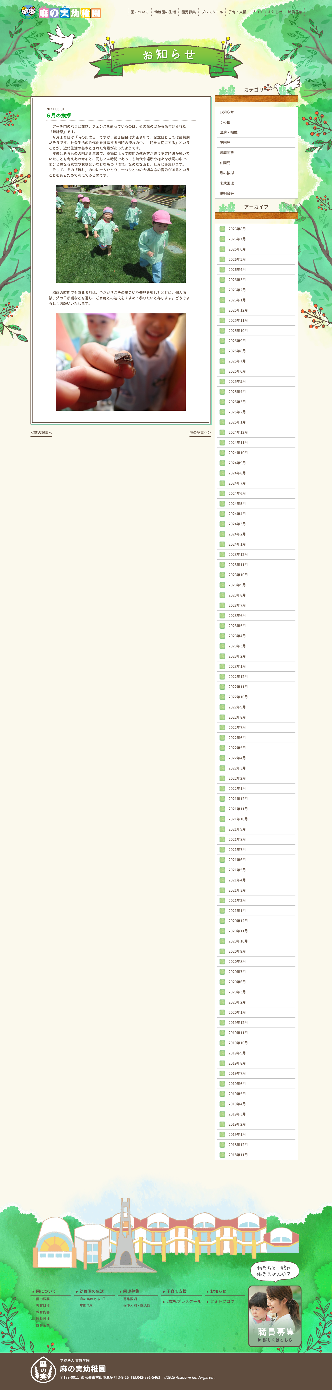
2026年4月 (237, 269)
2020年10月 (238, 941)
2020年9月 (237, 951)
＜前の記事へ (41, 432)
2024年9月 (237, 462)
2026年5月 (237, 259)
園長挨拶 (43, 1318)
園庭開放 (227, 152)
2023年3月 (237, 646)
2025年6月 (237, 371)
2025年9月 (237, 340)
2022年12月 (238, 676)
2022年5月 (237, 747)
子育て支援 (237, 11)
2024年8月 (237, 473)
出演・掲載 (229, 132)
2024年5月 (237, 503)
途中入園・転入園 (136, 1305)
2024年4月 (237, 513)
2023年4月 (237, 635)
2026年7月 (237, 239)
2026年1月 (237, 300)
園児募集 (188, 11)
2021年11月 (238, 808)
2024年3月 (237, 523)
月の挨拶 (227, 172)
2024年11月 (238, 442)
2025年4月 (237, 391)
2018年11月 (238, 1154)
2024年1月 (237, 544)
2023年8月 (237, 595)
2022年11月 (238, 686)
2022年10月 (238, 696)
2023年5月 (237, 625)
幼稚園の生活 (165, 11)
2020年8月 (237, 961)
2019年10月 (238, 1042)
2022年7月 (237, 727)
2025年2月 (237, 412)
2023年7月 (237, 605)
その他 (225, 122)
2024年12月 (238, 432)
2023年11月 (238, 564)
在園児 (225, 162)
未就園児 (227, 183)
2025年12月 (238, 310)
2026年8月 (237, 228)
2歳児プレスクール (183, 1301)
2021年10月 (238, 819)
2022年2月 (237, 778)
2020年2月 (237, 1002)
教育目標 (43, 1305)
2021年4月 (237, 880)
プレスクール (212, 11)
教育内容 (43, 1312)
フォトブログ (222, 1301)
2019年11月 (238, 1032)
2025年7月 (237, 361)
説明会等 (227, 193)
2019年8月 (237, 1063)
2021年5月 (237, 869)
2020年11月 (238, 930)
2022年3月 (237, 768)
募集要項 (130, 1299)
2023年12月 (238, 554)
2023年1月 (237, 666)
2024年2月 (237, 534)
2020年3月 (237, 992)
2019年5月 (237, 1093)
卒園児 (225, 142)
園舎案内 (43, 1325)
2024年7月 (237, 483)
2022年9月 (237, 707)
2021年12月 (238, 798)
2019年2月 (237, 1124)
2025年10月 (238, 330)
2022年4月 (237, 757)
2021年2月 (237, 900)
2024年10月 (238, 452)
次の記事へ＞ (200, 432)
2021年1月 (237, 910)
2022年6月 (237, 737)
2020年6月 (237, 981)
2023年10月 (238, 574)
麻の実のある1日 (92, 1299)
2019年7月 (237, 1073)
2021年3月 (237, 890)
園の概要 (43, 1299)
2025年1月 (237, 422)
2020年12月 (238, 920)
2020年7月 (237, 971)
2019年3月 (237, 1114)
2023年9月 (237, 585)
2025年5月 (237, 381)
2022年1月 (237, 788)
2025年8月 (237, 350)
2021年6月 (237, 859)
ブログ (257, 11)
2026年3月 (237, 279)
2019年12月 (238, 1022)
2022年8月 (237, 717)
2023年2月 (237, 656)
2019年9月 (237, 1053)
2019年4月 (237, 1103)
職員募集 (295, 11)
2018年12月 (238, 1144)
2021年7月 (237, 849)
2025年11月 (238, 320)
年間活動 (86, 1305)
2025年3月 (237, 401)
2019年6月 (237, 1083)
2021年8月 (237, 839)
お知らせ (275, 11)
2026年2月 (237, 289)
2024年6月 (237, 493)
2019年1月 (237, 1134)
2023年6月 (237, 615)
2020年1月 (237, 1012)
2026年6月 (237, 249)
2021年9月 (237, 829)
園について (140, 11)
